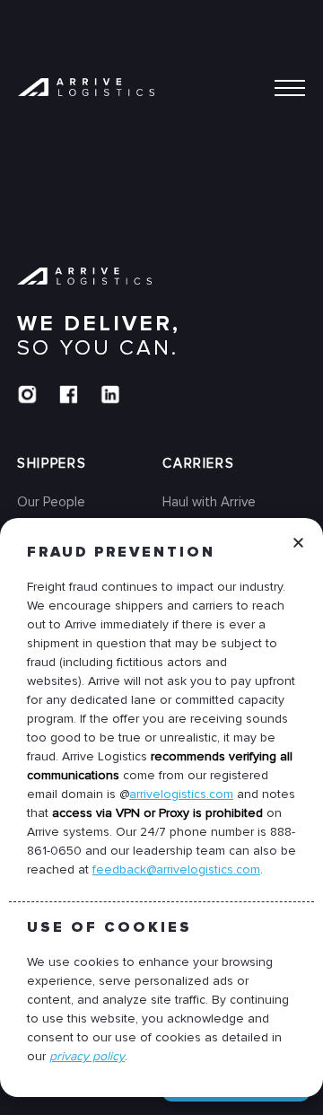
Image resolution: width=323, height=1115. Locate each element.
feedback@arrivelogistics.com (176, 869)
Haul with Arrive (209, 502)
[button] (298, 556)
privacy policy (87, 1056)
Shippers (51, 463)
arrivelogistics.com (181, 794)
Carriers (198, 463)
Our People (51, 502)
